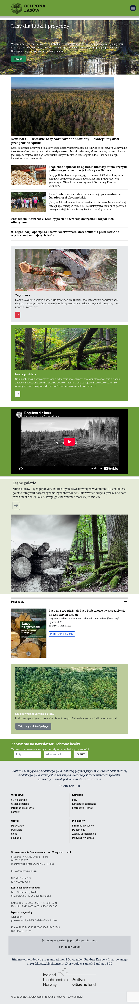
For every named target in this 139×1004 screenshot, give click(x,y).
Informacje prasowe (83, 825)
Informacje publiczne (22, 808)
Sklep (14, 833)
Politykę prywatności (78, 749)
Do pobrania (78, 829)
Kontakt (15, 812)
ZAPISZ (80, 754)
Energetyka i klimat (82, 808)
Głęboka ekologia (20, 803)
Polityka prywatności (83, 837)
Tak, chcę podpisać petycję (33, 726)
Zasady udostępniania (84, 833)
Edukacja (16, 837)
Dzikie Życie (17, 825)
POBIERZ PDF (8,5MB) (62, 634)
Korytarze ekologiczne (84, 803)
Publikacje (69, 601)
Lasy (74, 799)
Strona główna (19, 799)
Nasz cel (18, 58)
